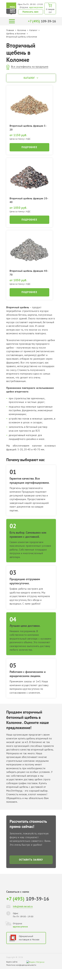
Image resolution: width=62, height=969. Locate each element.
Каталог (33, 30)
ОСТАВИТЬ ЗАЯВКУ (31, 859)
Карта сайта (12, 962)
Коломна (21, 30)
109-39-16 (42, 21)
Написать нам (30, 11)
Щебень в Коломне (16, 33)
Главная (10, 30)
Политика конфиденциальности (21, 965)
